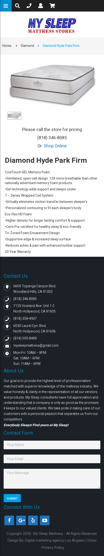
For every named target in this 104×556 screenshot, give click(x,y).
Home (6, 45)
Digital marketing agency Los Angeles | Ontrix (61, 540)
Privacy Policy (53, 547)
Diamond (27, 45)
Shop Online (55, 146)
